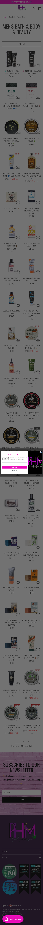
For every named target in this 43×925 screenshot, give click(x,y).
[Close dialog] (40, 452)
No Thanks (14, 470)
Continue (14, 467)
